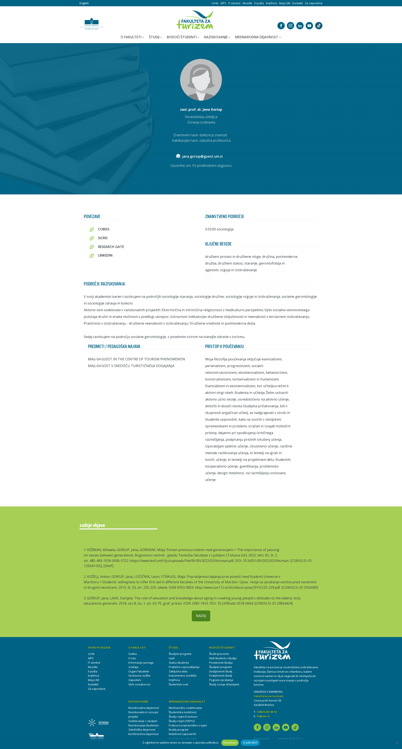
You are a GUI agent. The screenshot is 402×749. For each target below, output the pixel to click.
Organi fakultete (138, 671)
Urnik (215, 3)
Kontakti (297, 3)
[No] (397, 743)
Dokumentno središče (183, 675)
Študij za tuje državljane (224, 684)
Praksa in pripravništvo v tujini (188, 725)
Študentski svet (178, 684)
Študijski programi (180, 654)
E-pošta (259, 3)
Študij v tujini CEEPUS (182, 721)
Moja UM (284, 3)
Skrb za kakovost (139, 684)
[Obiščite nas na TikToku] (318, 25)
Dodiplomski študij (220, 671)
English (84, 3)
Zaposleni (134, 680)
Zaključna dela (178, 671)
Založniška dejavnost (141, 729)
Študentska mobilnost (182, 712)
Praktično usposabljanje (184, 667)
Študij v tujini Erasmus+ (183, 716)
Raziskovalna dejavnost (143, 708)
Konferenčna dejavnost (143, 734)
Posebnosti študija (221, 662)
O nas (132, 658)
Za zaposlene (313, 3)
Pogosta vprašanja (221, 680)
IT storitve (234, 3)
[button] (133, 37)
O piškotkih (250, 742)
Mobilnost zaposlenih (182, 734)
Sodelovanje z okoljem (142, 721)
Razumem (230, 742)
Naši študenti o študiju (223, 658)
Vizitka (132, 654)
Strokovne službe (139, 675)
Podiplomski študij (220, 675)
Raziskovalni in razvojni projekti (143, 714)
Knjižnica (271, 3)
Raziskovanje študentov (143, 725)
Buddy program (178, 729)
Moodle (247, 3)
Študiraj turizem (219, 654)
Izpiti (172, 658)
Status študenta (179, 662)
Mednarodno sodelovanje (185, 708)
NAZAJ (201, 615)
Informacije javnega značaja (140, 665)
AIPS (223, 3)
